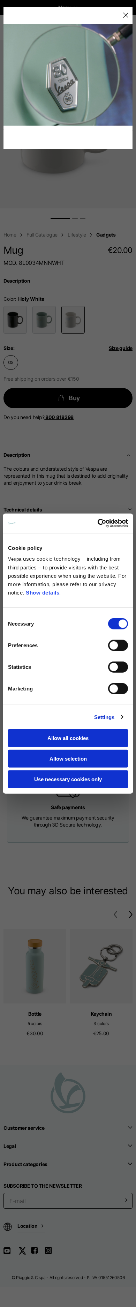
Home (9, 235)
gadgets (106, 235)
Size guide (121, 348)
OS (11, 362)
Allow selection (68, 758)
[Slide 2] (75, 218)
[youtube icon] (11, 1253)
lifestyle (77, 235)
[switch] (118, 645)
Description (16, 281)
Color (9, 299)
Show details (42, 593)
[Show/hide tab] (129, 455)
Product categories (25, 1164)
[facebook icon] (37, 1253)
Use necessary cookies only (68, 779)
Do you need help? (38, 417)
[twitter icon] (24, 1253)
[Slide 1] (60, 218)
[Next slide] (132, 130)
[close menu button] (125, 15)
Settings (104, 717)
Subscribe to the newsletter (42, 1186)
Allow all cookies (68, 738)
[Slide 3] (82, 218)
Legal (9, 1146)
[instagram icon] (51, 1253)
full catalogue (42, 235)
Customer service (24, 1128)
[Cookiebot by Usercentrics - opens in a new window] (98, 523)
